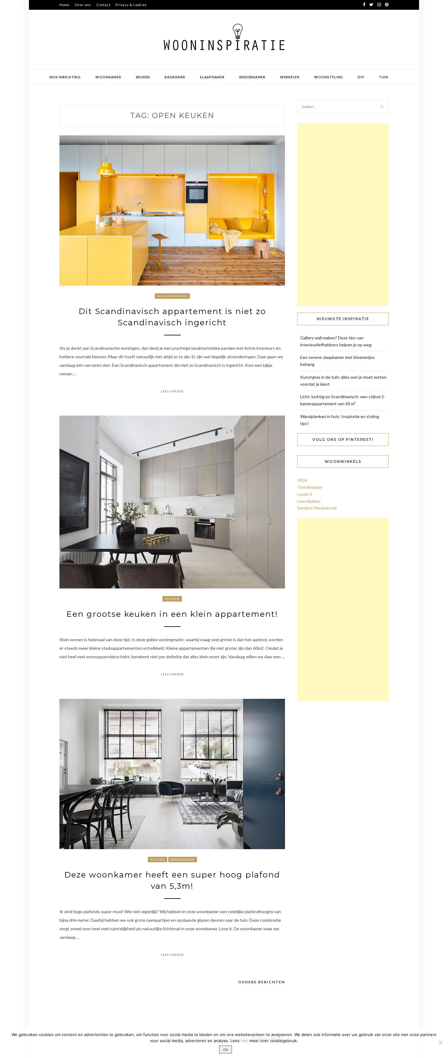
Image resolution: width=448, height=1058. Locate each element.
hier (244, 1040)
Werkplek (290, 77)
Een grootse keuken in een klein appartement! (172, 614)
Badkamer (175, 77)
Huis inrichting (65, 77)
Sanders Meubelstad (316, 507)
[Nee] (440, 1042)
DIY (361, 77)
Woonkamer (108, 77)
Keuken (143, 77)
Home (64, 5)
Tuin (383, 77)
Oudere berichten (261, 982)
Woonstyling (328, 77)
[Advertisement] (343, 214)
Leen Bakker (309, 501)
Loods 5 (304, 494)
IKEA (302, 480)
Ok (225, 1049)
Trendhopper (309, 487)
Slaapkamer (212, 77)
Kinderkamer (252, 77)
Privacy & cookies (131, 5)
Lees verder (172, 391)
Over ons (83, 5)
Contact (103, 5)
